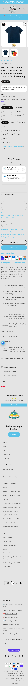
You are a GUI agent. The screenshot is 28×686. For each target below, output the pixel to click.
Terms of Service (8, 541)
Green (21, 122)
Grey (4, 126)
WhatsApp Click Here (12, 617)
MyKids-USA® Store (9, 522)
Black (5, 122)
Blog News (6, 458)
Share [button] (4, 381)
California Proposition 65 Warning (13, 563)
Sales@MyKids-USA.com (13, 621)
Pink (4, 134)
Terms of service (10, 678)
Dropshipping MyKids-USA (11, 511)
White (19, 134)
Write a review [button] (14, 405)
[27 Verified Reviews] (14, 421)
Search (5, 446)
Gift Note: (4, 199)
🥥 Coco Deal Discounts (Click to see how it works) (13, 88)
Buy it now (14, 247)
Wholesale (6, 487)
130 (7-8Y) (6, 115)
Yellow (5, 138)
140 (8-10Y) (18, 115)
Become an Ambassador (10, 526)
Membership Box (8, 469)
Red (12, 134)
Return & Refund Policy (10, 477)
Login (4, 450)
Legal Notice (7, 566)
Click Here (14, 434)
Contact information (9, 680)
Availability (7, 143)
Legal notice (15, 683)
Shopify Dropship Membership (12, 507)
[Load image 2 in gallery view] (14, 53)
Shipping (3, 96)
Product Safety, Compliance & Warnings (12, 558)
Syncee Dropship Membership (12, 503)
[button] (4, 9)
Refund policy (11, 675)
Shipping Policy (7, 473)
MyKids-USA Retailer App (11, 515)
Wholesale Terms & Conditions (12, 495)
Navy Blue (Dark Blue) (10, 130)
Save (4, 386)
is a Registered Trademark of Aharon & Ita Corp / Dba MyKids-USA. (15, 673)
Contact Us (6, 454)
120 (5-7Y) (18, 111)
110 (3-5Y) (6, 111)
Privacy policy (20, 675)
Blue (12, 122)
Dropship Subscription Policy (12, 519)
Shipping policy (20, 678)
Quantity (3, 221)
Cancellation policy (20, 680)
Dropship (5, 499)
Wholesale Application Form (11, 491)
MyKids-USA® (9, 671)
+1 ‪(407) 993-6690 (11, 613)
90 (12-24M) (7, 107)
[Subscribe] (23, 644)
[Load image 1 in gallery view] (5, 53)
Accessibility (7, 553)
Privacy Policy (7, 537)
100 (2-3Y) (19, 107)
